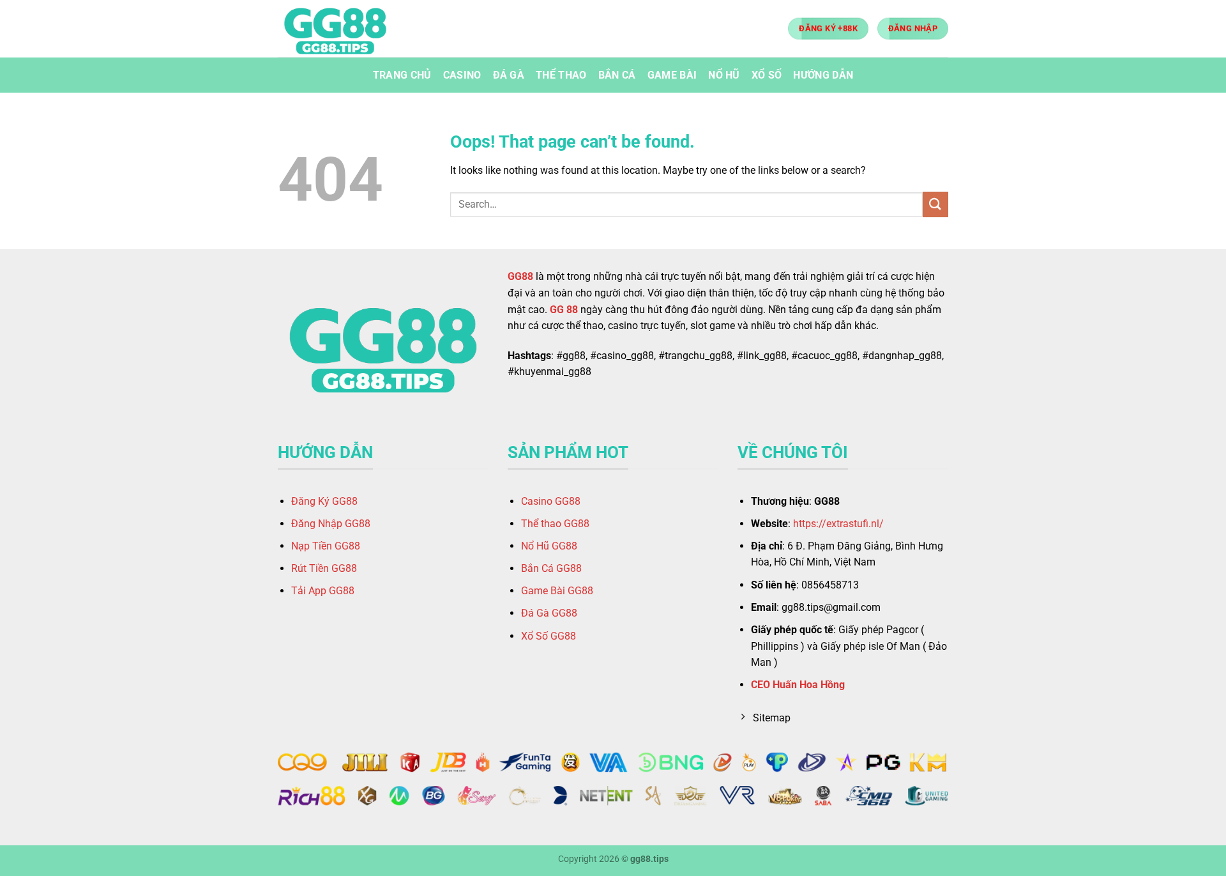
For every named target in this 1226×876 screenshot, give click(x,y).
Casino (462, 75)
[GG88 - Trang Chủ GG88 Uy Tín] (341, 29)
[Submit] (935, 204)
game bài (672, 75)
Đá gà (509, 75)
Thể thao (561, 75)
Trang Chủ (402, 75)
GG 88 (564, 310)
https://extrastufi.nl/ (838, 524)
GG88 (520, 276)
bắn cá (617, 75)
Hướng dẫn (823, 75)
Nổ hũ (724, 75)
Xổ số (767, 75)
